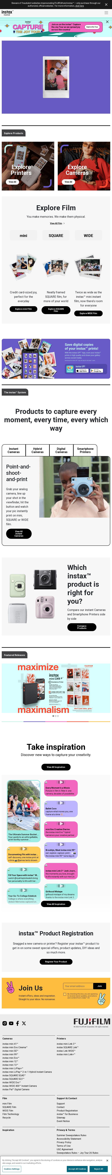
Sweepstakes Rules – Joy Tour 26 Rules (77, 1152)
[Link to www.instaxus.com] (7, 13)
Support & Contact (67, 1098)
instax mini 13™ (10, 1065)
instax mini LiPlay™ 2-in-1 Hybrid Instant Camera (27, 1072)
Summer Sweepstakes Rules (71, 1135)
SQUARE (56, 235)
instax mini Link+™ (66, 1054)
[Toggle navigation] (106, 12)
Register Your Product (56, 962)
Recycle (6, 1117)
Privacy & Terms (66, 1130)
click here (79, 6)
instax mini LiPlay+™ (12, 1068)
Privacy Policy (64, 1142)
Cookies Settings (12, 1169)
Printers (61, 1038)
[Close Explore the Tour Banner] (107, 22)
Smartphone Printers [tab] (85, 450)
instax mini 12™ (10, 1061)
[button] (24, 813)
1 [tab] (53, 716)
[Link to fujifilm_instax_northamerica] (5, 1023)
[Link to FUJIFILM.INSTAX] (17, 1023)
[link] (23, 309)
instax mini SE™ (10, 1051)
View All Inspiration (56, 767)
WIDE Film (7, 1110)
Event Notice (63, 1121)
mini (23, 235)
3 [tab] (58, 716)
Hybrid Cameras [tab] (38, 450)
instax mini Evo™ (10, 1058)
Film (4, 1098)
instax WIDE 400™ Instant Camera (19, 1086)
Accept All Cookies (77, 1169)
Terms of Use (64, 1145)
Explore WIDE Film (88, 313)
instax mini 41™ (10, 1043)
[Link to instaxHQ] (11, 1023)
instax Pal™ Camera (15, 1089)
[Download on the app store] (41, 180)
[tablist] (82, 627)
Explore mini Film (23, 309)
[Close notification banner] (106, 4)
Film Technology (10, 1114)
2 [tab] (56, 716)
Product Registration (67, 1110)
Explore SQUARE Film (56, 310)
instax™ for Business (67, 1114)
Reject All (98, 1169)
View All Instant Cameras (18, 533)
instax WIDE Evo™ (11, 1082)
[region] (56, 1165)
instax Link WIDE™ (66, 1051)
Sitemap (61, 1117)
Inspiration (8, 1130)
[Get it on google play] (48, 180)
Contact (60, 1107)
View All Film (56, 223)
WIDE (88, 235)
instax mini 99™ (10, 1054)
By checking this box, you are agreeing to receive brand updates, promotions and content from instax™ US (83, 996)
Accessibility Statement (69, 1138)
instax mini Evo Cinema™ (14, 1047)
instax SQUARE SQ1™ (13, 1079)
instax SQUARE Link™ (67, 1047)
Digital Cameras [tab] (61, 450)
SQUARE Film (9, 1107)
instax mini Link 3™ (66, 1043)
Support (61, 1103)
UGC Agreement (65, 1149)
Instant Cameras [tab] (14, 450)
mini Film (7, 1103)
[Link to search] (24, 1023)
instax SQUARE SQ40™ (14, 1075)
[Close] (107, 1160)
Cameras (7, 1038)
